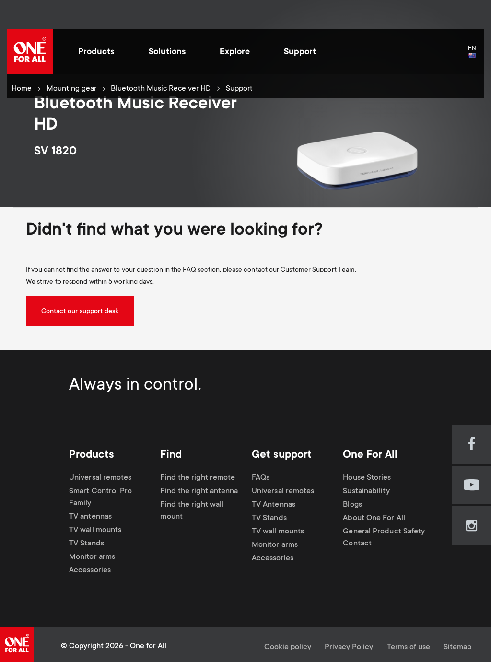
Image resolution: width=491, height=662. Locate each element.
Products (96, 52)
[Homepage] (30, 51)
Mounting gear (71, 89)
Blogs (352, 505)
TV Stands (86, 544)
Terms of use (408, 647)
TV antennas (90, 517)
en (476, 56)
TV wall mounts (95, 530)
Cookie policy (287, 647)
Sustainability (366, 491)
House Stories (367, 478)
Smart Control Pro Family (100, 497)
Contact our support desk (79, 312)
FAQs (260, 478)
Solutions (167, 52)
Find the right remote (197, 478)
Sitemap (457, 647)
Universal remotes (100, 478)
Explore (235, 52)
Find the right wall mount (191, 511)
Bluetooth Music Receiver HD (161, 89)
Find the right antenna (199, 491)
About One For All (374, 518)
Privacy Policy (349, 647)
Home (22, 89)
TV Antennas (273, 505)
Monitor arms (92, 557)
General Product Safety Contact (384, 538)
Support (300, 52)
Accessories (90, 571)
